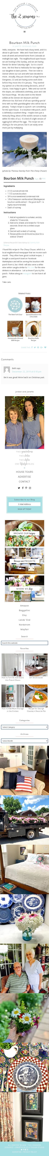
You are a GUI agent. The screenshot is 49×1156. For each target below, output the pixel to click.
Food (34, 46)
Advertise (17, 1152)
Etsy (24, 615)
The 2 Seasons (24, 16)
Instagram (27, 273)
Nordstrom (24, 624)
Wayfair (24, 629)
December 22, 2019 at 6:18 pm (26, 371)
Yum (37, 179)
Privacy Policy (30, 1152)
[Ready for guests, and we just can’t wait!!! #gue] (24, 869)
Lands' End (24, 619)
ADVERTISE (24, 476)
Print (43, 179)
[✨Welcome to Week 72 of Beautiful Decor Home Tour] (24, 919)
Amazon (24, 605)
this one (31, 267)
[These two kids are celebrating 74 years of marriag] (24, 968)
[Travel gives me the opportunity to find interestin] (24, 1117)
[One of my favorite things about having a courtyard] (24, 1018)
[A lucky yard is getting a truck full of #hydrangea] (24, 820)
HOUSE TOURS (24, 471)
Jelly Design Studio (35, 1147)
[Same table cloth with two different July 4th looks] (24, 1067)
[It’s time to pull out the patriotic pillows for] (24, 770)
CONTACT (24, 481)
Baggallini (24, 610)
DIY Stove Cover (36, 677)
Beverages (27, 46)
